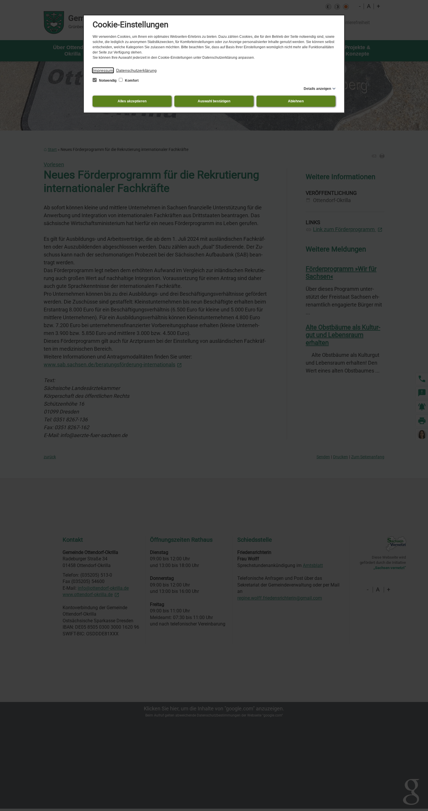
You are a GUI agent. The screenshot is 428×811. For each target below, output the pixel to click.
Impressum (103, 70)
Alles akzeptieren (132, 101)
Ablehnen (296, 101)
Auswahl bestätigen (214, 101)
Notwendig (107, 81)
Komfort (131, 81)
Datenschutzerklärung (136, 70)
